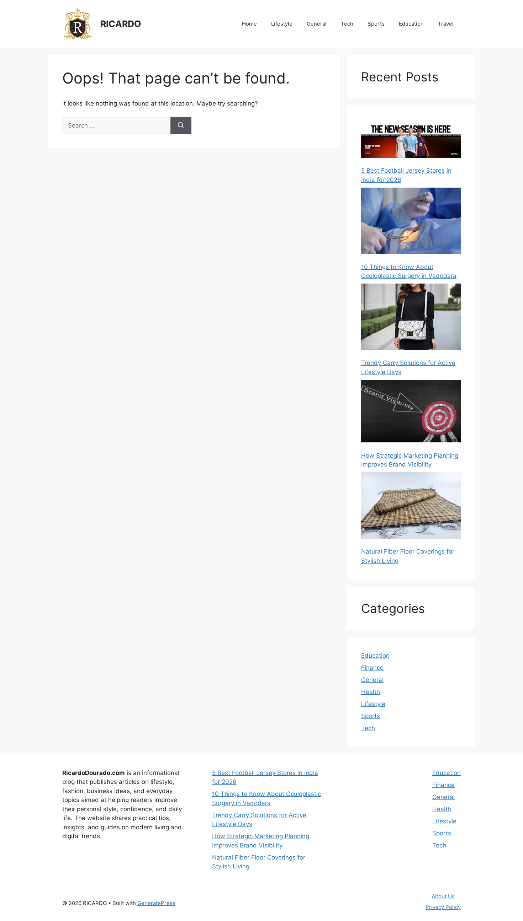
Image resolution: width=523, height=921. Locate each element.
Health (370, 691)
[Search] (180, 125)
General (317, 23)
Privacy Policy (443, 907)
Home (249, 23)
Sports (376, 23)
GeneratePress (156, 903)
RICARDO (120, 23)
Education (411, 23)
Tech (347, 23)
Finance (372, 667)
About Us (443, 896)
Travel (446, 23)
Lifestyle (281, 23)
